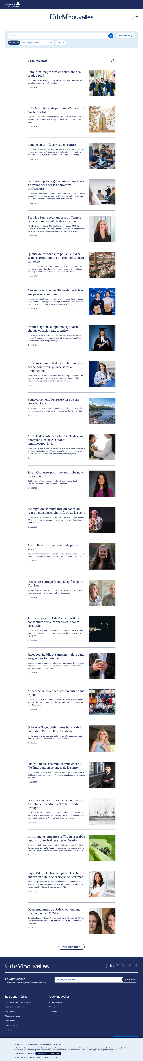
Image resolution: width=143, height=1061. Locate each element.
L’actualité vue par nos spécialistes (18, 1002)
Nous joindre (54, 1007)
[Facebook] (106, 965)
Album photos (10, 1011)
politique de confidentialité (29, 1057)
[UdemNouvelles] (71, 16)
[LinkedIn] (112, 965)
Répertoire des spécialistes (15, 1007)
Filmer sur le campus (12, 1016)
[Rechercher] (110, 35)
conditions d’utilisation (50, 1057)
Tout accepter (54, 1053)
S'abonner (130, 979)
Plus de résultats (69, 946)
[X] (135, 965)
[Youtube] (117, 965)
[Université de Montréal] (12, 5)
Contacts (8, 1030)
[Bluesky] (129, 965)
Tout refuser (42, 1053)
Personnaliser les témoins (25, 1053)
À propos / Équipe (55, 1002)
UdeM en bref (10, 1021)
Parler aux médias (11, 1025)
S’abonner (53, 1011)
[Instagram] (123, 965)
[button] (134, 16)
